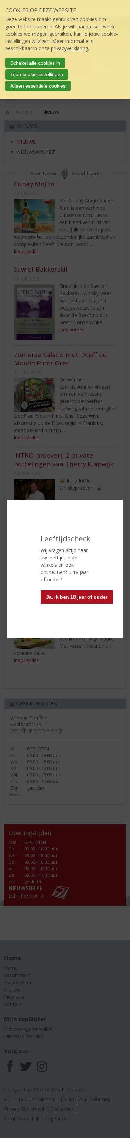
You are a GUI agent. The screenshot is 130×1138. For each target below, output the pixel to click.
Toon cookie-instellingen (36, 74)
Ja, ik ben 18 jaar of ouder (76, 597)
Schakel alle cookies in (35, 63)
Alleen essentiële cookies (38, 86)
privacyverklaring (69, 48)
